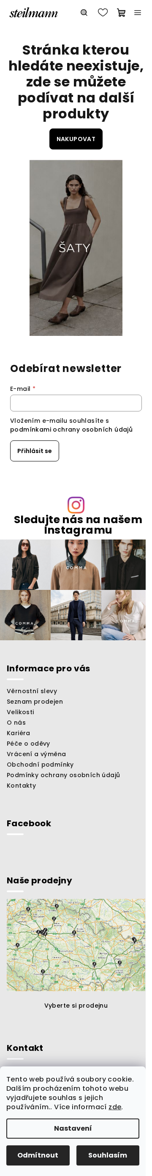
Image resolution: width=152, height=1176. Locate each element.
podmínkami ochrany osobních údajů (71, 429)
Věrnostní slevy (32, 691)
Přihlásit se (34, 451)
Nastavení (73, 1128)
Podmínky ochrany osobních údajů (63, 775)
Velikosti (20, 712)
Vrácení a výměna (36, 754)
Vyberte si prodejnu (76, 1005)
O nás (16, 722)
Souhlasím (107, 1155)
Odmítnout (37, 1155)
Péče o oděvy (28, 743)
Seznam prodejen (35, 701)
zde (115, 1107)
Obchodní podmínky (40, 764)
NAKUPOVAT (76, 139)
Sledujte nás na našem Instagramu (78, 524)
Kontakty (21, 785)
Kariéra (18, 733)
